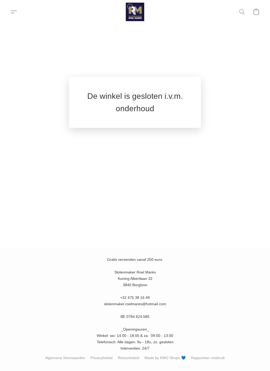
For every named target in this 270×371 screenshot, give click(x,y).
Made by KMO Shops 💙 (165, 358)
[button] (135, 12)
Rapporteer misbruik (208, 358)
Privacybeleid (101, 358)
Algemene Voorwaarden (65, 358)
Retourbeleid (128, 358)
